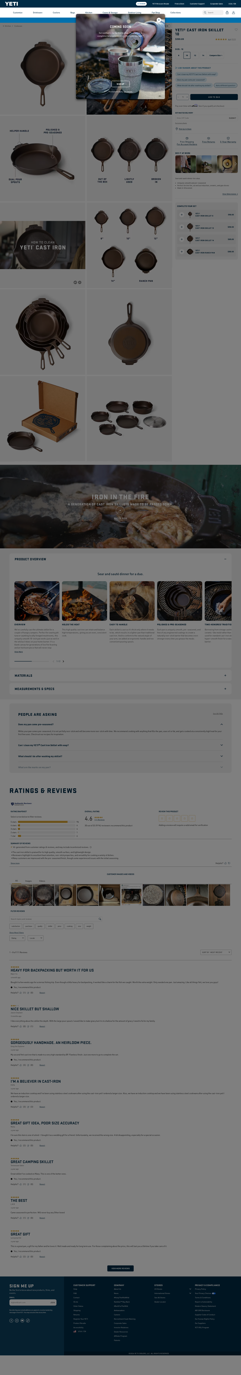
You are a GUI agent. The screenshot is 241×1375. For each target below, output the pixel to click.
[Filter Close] (159, 20)
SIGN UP (120, 84)
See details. (128, 91)
